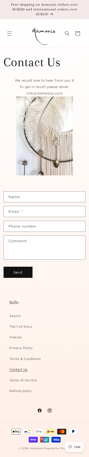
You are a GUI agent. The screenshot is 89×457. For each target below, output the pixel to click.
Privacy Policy (21, 348)
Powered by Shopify (57, 448)
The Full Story (20, 326)
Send (18, 272)
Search (15, 316)
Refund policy (20, 391)
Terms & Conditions (25, 359)
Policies (15, 337)
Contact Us (18, 369)
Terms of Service (23, 380)
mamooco (36, 448)
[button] (9, 33)
